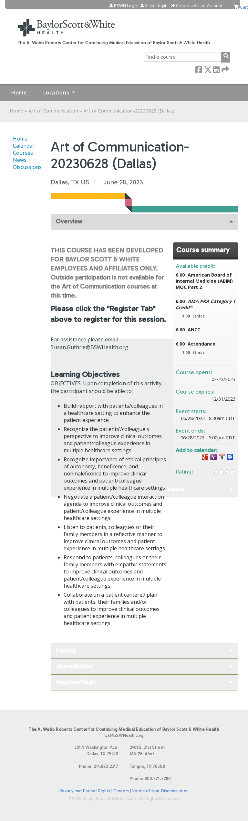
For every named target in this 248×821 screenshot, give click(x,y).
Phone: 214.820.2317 (98, 766)
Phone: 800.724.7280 (150, 778)
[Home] (66, 23)
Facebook (198, 69)
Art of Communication (53, 111)
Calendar (24, 145)
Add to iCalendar (222, 457)
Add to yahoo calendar (213, 457)
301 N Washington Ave (96, 750)
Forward (225, 69)
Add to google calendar (205, 457)
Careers (121, 790)
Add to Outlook (230, 457)
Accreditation (74, 666)
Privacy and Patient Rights (84, 790)
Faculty (66, 650)
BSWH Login (125, 6)
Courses (23, 152)
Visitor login (156, 6)
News (19, 159)
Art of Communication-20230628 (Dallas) (129, 111)
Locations (56, 92)
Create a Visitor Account (199, 6)
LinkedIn (216, 69)
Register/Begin (76, 682)
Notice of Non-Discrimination (160, 790)
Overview (69, 221)
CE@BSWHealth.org (124, 735)
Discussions (27, 167)
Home (19, 92)
